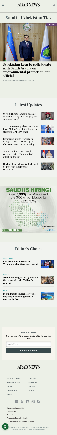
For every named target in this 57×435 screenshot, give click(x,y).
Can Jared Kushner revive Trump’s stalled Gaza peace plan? (20, 263)
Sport (10, 395)
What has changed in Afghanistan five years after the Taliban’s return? (20, 280)
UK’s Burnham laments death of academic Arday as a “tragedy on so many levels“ (20, 116)
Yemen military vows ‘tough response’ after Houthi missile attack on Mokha (18, 154)
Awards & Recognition (15, 408)
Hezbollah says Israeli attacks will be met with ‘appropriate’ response (20, 166)
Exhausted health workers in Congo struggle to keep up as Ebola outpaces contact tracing (18, 141)
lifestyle (33, 379)
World (6, 274)
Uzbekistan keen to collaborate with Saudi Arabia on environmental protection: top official (27, 70)
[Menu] (3, 4)
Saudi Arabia (14, 379)
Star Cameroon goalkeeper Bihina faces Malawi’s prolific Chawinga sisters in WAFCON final (20, 129)
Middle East (8, 258)
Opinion (32, 383)
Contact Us (11, 411)
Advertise (11, 415)
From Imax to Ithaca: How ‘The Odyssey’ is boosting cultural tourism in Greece (19, 296)
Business (12, 391)
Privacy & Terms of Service (17, 418)
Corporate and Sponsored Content (20, 421)
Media (31, 387)
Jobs (31, 391)
